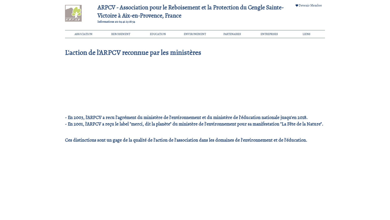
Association (83, 34)
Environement (195, 34)
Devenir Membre (310, 5)
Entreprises (269, 34)
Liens (306, 34)
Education (158, 34)
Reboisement (120, 34)
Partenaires (232, 34)
